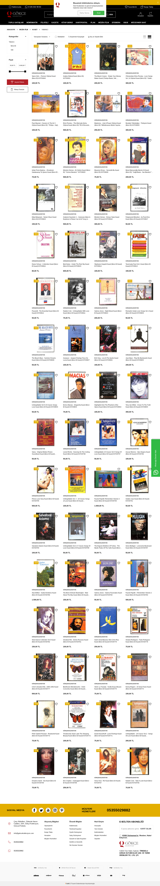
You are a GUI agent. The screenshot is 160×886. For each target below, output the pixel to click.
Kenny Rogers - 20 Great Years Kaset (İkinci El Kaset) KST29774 (138, 688)
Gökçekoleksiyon (38, 73)
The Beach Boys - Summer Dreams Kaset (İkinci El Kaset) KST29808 (44, 359)
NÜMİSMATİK (32, 23)
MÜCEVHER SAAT (138, 23)
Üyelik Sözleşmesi (75, 832)
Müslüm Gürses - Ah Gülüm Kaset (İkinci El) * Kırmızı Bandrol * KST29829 (76, 171)
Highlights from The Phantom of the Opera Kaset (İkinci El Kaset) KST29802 (107, 406)
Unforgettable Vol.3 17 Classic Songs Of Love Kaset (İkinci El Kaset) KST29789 (76, 547)
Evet (98, 13)
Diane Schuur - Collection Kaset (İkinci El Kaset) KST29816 (45, 265)
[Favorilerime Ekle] (56, 46)
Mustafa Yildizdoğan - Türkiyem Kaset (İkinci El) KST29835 (138, 124)
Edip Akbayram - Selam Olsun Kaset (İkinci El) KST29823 (44, 218)
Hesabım (47, 835)
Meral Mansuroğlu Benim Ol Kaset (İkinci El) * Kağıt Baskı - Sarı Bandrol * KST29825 (139, 171)
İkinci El (13, 46)
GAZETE (54, 23)
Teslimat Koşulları (75, 829)
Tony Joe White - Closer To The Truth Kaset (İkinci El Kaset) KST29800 (138, 406)
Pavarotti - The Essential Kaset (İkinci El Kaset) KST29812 (45, 312)
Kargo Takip (148, 7)
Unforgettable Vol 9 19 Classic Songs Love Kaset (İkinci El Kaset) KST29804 (45, 406)
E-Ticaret (73, 883)
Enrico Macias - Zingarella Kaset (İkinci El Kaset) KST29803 (76, 406)
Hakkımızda (16, 7)
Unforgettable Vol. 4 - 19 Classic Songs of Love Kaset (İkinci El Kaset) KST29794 (76, 500)
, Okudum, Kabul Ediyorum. (135, 837)
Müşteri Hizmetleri (50, 839)
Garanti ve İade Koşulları (77, 839)
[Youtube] (48, 810)
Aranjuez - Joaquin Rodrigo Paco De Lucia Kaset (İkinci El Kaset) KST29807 (76, 359)
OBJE (125, 23)
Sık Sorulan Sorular (76, 845)
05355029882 (118, 810)
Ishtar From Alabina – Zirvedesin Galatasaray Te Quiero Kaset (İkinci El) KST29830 (45, 171)
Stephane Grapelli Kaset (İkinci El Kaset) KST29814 (108, 265)
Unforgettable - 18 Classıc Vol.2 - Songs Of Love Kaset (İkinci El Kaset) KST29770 (139, 735)
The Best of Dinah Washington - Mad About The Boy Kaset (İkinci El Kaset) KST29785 (75, 594)
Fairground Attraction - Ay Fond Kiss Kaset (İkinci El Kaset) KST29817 (138, 218)
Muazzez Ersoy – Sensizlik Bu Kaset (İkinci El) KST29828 (106, 171)
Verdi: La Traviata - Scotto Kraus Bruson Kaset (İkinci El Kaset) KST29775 (107, 688)
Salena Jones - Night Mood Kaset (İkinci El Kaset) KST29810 (108, 312)
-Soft (67, 883)
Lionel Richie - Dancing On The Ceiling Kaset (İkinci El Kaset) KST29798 (76, 453)
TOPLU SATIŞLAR (16, 23)
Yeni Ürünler (98, 829)
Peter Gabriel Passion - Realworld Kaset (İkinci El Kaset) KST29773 (45, 735)
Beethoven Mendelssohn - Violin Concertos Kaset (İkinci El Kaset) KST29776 (74, 688)
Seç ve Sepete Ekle (96, 37)
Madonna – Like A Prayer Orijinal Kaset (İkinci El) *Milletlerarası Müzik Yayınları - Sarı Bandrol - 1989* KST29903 (108, 124)
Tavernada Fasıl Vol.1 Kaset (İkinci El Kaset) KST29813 (138, 265)
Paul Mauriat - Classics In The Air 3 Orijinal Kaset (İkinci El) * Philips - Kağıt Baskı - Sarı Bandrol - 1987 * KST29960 (45, 124)
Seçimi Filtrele (19, 82)
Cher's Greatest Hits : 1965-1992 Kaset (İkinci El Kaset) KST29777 (45, 688)
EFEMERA (116, 23)
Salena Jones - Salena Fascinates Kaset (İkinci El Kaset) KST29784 (108, 594)
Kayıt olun (145, 829)
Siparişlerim (48, 826)
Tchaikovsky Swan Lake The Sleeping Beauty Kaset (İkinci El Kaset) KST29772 (77, 735)
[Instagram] (55, 810)
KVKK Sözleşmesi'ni (130, 835)
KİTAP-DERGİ (67, 23)
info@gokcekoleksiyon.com (24, 833)
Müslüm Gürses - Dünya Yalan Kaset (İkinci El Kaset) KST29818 (106, 218)
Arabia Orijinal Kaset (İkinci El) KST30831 (73, 77)
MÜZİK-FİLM (103, 23)
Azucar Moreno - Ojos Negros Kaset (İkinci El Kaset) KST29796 (138, 453)
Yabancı (11, 42)
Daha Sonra (84, 13)
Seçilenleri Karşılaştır (77, 37)
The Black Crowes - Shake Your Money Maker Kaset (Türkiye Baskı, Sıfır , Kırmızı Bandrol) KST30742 (107, 77)
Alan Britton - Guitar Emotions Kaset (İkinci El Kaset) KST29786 (44, 594)
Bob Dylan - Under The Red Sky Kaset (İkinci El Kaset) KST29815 (76, 265)
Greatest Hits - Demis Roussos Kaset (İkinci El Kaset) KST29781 (75, 641)
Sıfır (12, 50)
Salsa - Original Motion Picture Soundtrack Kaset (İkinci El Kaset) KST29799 (43, 453)
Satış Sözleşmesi (75, 835)
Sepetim (97, 839)
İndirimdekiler (99, 832)
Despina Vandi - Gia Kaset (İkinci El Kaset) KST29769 (44, 782)
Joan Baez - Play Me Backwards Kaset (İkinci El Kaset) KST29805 (139, 359)
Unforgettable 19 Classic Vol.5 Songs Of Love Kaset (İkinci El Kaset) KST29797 (108, 453)
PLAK (93, 23)
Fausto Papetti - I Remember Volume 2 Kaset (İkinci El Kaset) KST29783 (139, 594)
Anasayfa (11, 30)
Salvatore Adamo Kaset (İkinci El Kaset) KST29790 (45, 547)
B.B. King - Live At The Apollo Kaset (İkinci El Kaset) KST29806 (106, 359)
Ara (111, 15)
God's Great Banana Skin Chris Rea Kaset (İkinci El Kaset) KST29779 (106, 641)
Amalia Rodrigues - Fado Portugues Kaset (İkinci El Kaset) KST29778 (138, 641)
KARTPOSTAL (82, 23)
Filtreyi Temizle (19, 89)
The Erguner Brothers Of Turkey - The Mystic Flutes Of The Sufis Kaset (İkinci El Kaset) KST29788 (107, 547)
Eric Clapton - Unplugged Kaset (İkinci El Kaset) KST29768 (76, 782)
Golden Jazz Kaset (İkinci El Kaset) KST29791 (137, 500)
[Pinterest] (61, 810)
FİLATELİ (44, 23)
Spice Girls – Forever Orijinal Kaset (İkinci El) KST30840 (44, 77)
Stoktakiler (61, 37)
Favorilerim (132, 7)
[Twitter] (41, 810)
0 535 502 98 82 (34, 7)
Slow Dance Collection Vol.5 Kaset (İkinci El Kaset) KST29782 (43, 641)
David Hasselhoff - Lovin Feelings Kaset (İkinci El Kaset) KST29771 (108, 735)
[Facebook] (34, 810)
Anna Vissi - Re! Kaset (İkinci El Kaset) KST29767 (107, 782)
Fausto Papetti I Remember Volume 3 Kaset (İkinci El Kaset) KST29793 (107, 500)
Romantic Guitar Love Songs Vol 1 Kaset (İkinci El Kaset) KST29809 (139, 312)
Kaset (34, 30)
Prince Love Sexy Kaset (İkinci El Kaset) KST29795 (45, 500)
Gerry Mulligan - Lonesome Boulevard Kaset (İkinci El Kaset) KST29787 (139, 547)
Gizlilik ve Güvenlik (75, 842)
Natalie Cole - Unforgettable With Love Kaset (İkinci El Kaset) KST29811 (76, 312)
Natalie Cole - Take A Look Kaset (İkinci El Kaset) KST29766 (139, 782)
